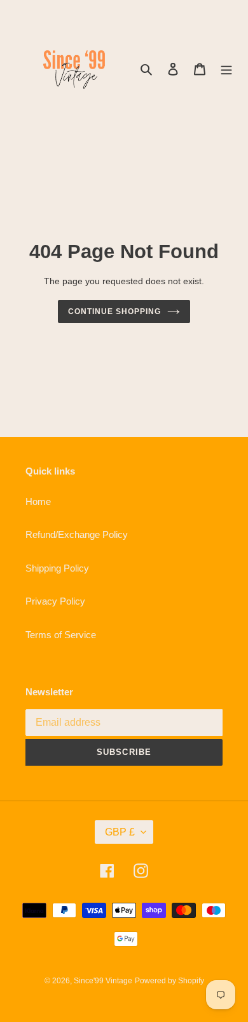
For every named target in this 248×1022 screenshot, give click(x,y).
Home (38, 501)
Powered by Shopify (169, 980)
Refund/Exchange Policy (76, 534)
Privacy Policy (55, 601)
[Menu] (226, 68)
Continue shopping (114, 311)
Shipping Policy (57, 568)
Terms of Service (60, 634)
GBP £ (120, 832)
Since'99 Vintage (103, 980)
